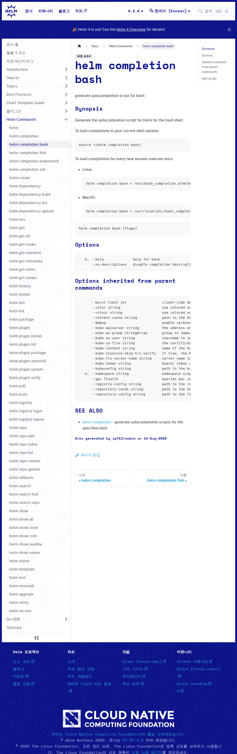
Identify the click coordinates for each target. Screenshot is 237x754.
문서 (29, 11)
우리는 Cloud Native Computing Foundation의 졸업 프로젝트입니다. (118, 734)
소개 (71, 662)
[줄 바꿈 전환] (176, 183)
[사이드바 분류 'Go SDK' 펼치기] (66, 619)
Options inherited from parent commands (214, 67)
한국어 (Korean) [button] (171, 11)
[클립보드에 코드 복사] (185, 144)
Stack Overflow (192, 684)
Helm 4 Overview (131, 29)
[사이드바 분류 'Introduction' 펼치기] (66, 69)
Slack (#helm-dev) (142, 662)
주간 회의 (130, 684)
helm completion (96, 422)
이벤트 (18, 676)
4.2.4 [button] (134, 11)
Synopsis (208, 48)
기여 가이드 (132, 669)
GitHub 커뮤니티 (192, 662)
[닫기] (229, 29)
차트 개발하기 (80, 676)
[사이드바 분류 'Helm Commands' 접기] (66, 119)
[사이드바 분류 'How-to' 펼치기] (66, 77)
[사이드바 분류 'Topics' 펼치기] (66, 86)
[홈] (79, 46)
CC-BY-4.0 (133, 740)
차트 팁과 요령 (81, 669)
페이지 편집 (90, 455)
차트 (79, 11)
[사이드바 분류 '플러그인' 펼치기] (66, 111)
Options (207, 55)
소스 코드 (21, 662)
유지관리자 (131, 676)
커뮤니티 (45, 11)
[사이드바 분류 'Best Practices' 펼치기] (66, 94)
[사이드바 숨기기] (36, 637)
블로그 (64, 11)
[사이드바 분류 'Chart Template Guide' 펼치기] (66, 102)
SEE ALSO (209, 79)
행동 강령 (21, 684)
